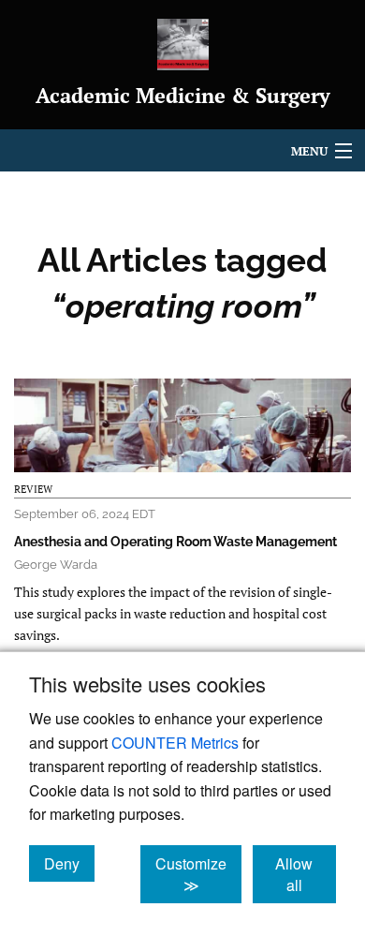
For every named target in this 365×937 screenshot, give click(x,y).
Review (33, 489)
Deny (69, 863)
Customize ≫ (198, 874)
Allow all (305, 874)
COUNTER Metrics (175, 742)
